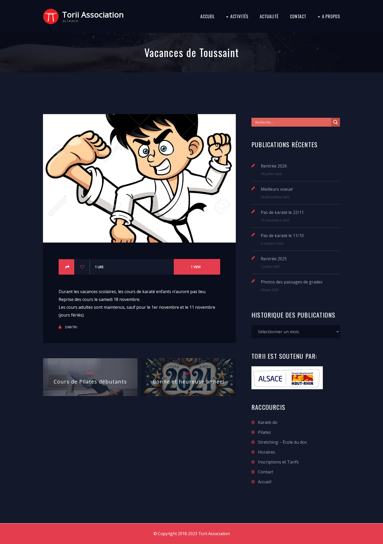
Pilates (264, 432)
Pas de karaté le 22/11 (282, 212)
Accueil (207, 16)
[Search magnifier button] (335, 122)
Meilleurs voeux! (277, 189)
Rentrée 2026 (274, 166)
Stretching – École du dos (282, 442)
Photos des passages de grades (292, 282)
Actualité (269, 16)
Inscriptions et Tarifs (278, 462)
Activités (239, 16)
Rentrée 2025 (274, 259)
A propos (331, 16)
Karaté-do (267, 422)
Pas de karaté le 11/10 (282, 235)
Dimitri (71, 327)
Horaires (266, 452)
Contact (298, 16)
